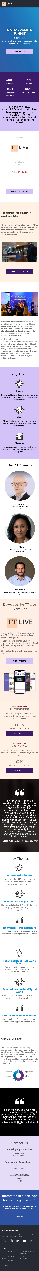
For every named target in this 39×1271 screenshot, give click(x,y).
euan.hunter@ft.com (19, 1168)
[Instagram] (11, 1241)
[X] (5, 1241)
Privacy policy (24, 1256)
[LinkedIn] (18, 1241)
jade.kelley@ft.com (19, 1181)
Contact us (5, 1265)
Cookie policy (23, 1258)
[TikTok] (31, 1241)
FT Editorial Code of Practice (14, 1236)
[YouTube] (24, 1241)
